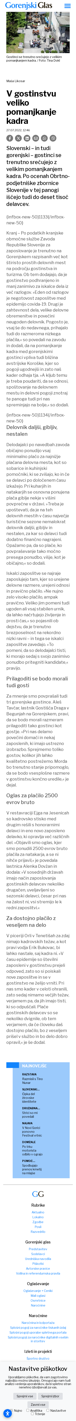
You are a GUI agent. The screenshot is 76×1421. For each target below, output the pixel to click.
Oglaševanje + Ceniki (38, 1291)
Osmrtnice (38, 1300)
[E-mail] (35, 138)
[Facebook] (9, 138)
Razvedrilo (38, 1231)
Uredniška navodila (38, 1259)
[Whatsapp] (44, 138)
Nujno (18, 1410)
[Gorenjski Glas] (38, 1194)
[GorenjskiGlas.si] (28, 6)
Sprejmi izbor (50, 1396)
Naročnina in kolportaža (38, 1322)
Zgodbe (38, 1222)
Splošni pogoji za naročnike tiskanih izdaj (38, 1327)
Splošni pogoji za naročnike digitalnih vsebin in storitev (38, 1339)
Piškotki (38, 1263)
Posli (38, 1227)
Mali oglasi (38, 1295)
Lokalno (38, 1217)
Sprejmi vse (25, 1396)
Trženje (40, 1414)
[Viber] (53, 138)
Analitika (36, 1410)
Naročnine (38, 1305)
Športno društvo (38, 1358)
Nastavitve (58, 1410)
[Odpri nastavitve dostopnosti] (7, 1413)
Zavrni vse (38, 1404)
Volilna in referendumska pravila (38, 1273)
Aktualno (38, 1212)
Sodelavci (38, 1254)
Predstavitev (38, 1249)
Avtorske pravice (38, 1268)
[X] (18, 138)
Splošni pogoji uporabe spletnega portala (38, 1332)
